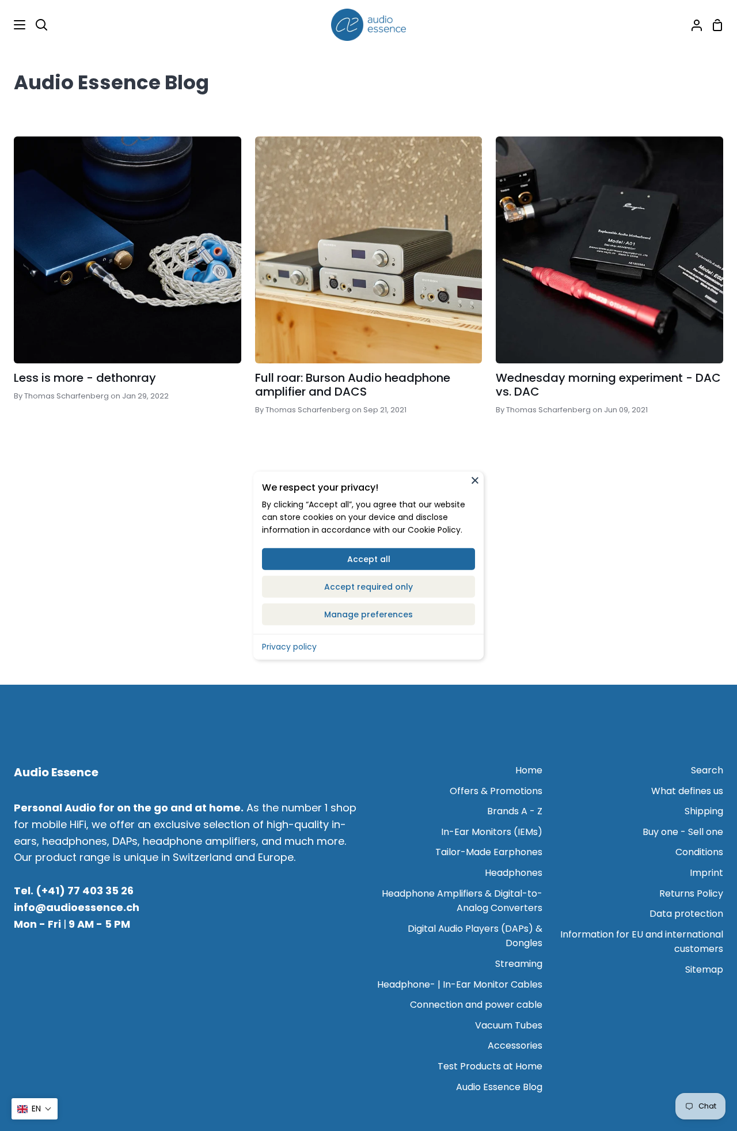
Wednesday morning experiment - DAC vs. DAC (608, 384)
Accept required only (368, 586)
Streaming (518, 963)
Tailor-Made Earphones (488, 852)
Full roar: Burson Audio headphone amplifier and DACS (352, 384)
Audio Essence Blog (499, 1087)
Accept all (368, 558)
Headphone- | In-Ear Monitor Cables (459, 984)
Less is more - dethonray (85, 378)
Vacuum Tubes (508, 1025)
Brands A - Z (514, 811)
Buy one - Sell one (683, 831)
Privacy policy (289, 646)
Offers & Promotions (496, 791)
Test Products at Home (490, 1066)
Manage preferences (368, 614)
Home (528, 770)
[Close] (475, 480)
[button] (35, 1108)
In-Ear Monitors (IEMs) (491, 831)
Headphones (513, 872)
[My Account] (692, 25)
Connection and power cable (476, 1004)
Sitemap (704, 969)
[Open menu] (13, 24)
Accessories (515, 1045)
